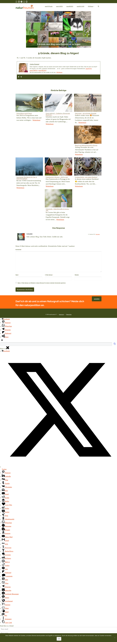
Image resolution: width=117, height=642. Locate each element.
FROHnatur (59, 72)
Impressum (61, 314)
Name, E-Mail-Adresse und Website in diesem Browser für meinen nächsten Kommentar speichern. (42, 283)
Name (17, 275)
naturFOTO (89, 68)
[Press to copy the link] (115, 344)
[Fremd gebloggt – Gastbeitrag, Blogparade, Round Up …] (58, 103)
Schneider (30, 234)
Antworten (98, 234)
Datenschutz (68, 314)
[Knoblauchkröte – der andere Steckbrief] (87, 166)
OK (59, 639)
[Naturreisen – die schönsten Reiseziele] (87, 103)
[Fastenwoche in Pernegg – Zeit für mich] (58, 166)
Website (77, 275)
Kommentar (19, 249)
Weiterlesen (36, 120)
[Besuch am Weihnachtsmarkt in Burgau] (87, 135)
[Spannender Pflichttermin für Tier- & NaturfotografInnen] (29, 166)
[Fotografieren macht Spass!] (29, 103)
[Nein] (115, 638)
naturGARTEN (33, 70)
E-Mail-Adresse (49, 275)
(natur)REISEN (42, 70)
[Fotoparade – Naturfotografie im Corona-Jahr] (58, 198)
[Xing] (21, 77)
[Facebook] (18, 77)
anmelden (96, 299)
